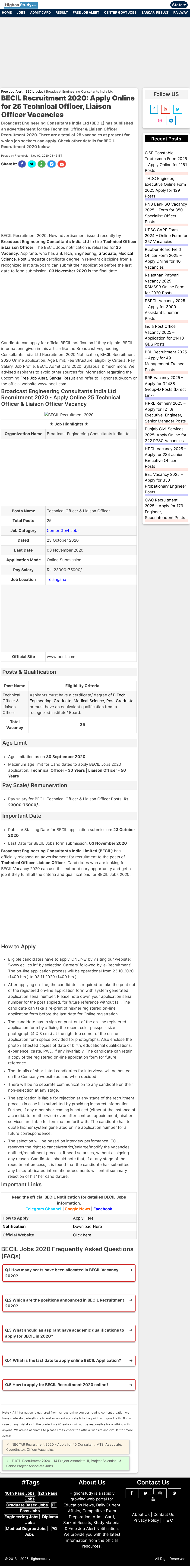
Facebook (102, 1209)
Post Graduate (31, 259)
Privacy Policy (146, 1520)
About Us (141, 1514)
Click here (82, 1235)
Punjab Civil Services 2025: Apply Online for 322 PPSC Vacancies (165, 435)
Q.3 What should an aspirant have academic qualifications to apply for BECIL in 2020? (64, 1333)
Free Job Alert (86, 12)
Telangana (56, 579)
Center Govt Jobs (120, 12)
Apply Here (83, 1218)
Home (7, 12)
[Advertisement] (95, 50)
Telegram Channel (43, 1209)
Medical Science (89, 700)
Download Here (87, 1226)
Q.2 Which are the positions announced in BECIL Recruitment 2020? (64, 1303)
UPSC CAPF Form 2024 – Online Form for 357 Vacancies (166, 236)
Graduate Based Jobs (27, 1505)
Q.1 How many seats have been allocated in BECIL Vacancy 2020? (61, 1273)
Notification (14, 1226)
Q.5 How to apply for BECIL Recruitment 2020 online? (57, 1384)
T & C (168, 1520)
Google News (77, 1209)
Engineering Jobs (21, 1516)
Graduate (107, 253)
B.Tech (66, 253)
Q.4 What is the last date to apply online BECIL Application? (63, 1360)
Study (21, 5)
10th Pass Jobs (20, 1493)
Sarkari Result (154, 12)
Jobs (21, 12)
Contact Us (163, 1514)
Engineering (85, 253)
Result (62, 12)
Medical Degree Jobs (27, 1528)
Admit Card (40, 12)
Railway (180, 12)
